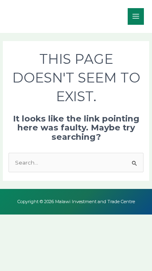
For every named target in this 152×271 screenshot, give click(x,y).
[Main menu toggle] (136, 16)
